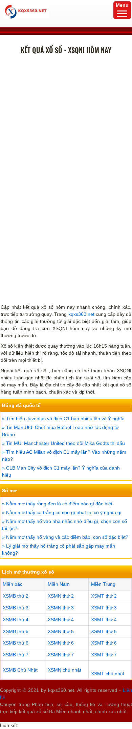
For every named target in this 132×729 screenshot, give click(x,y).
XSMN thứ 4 (61, 619)
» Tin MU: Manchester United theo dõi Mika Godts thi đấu (63, 443)
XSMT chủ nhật (107, 673)
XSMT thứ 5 (104, 631)
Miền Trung (103, 584)
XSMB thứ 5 (15, 631)
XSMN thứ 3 (61, 607)
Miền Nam (59, 584)
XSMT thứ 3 (104, 607)
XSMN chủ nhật (64, 670)
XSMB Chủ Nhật (20, 670)
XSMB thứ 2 (15, 596)
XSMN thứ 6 (61, 643)
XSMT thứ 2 (104, 596)
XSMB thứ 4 (15, 619)
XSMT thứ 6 (104, 643)
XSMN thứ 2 (61, 596)
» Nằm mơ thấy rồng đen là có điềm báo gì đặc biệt (57, 503)
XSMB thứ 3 (15, 607)
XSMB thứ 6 (15, 643)
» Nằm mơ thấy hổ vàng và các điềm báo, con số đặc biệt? (65, 537)
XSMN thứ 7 (61, 654)
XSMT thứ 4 (104, 619)
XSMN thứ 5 (61, 631)
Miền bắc (12, 584)
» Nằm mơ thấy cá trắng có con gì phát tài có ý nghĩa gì (62, 512)
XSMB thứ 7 (15, 654)
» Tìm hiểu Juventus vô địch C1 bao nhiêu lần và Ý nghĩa (63, 418)
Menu (122, 5)
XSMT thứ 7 (104, 654)
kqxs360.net (81, 314)
